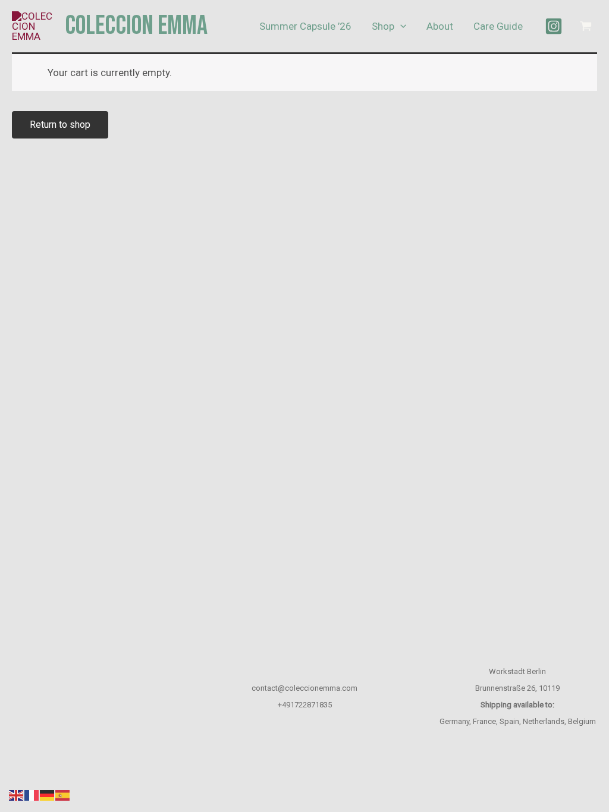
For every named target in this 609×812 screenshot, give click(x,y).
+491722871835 (305, 704)
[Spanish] (63, 795)
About (439, 26)
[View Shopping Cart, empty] (586, 26)
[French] (32, 795)
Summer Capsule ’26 (305, 26)
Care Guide (498, 26)
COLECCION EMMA (136, 26)
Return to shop (60, 124)
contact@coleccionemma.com (304, 688)
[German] (47, 795)
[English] (16, 795)
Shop (383, 26)
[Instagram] (554, 26)
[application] (400, 26)
